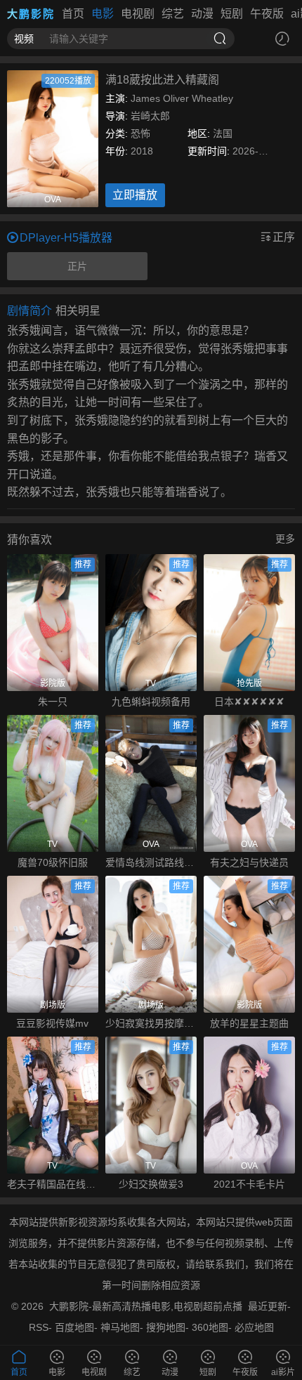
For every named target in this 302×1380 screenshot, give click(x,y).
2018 (142, 151)
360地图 (210, 1327)
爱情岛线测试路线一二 (151, 862)
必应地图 (254, 1327)
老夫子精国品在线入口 (52, 1184)
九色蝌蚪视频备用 (151, 701)
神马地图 (120, 1327)
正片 (77, 266)
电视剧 (138, 14)
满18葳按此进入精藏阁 (162, 80)
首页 (73, 14)
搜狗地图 (165, 1327)
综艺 (173, 14)
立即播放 (134, 195)
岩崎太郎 (150, 115)
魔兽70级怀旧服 (53, 862)
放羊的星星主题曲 (249, 1023)
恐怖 (140, 133)
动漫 (202, 14)
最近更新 (267, 1306)
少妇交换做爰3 (151, 1184)
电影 (102, 14)
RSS (38, 1327)
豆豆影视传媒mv (52, 1023)
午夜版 (267, 14)
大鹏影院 (31, 14)
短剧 (232, 14)
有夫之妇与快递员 (249, 862)
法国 (222, 133)
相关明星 (77, 311)
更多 (285, 538)
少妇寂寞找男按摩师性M (151, 1023)
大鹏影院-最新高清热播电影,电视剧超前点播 (145, 1306)
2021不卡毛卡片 (249, 1184)
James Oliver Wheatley (182, 98)
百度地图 (74, 1327)
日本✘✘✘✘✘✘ (249, 701)
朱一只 (52, 701)
